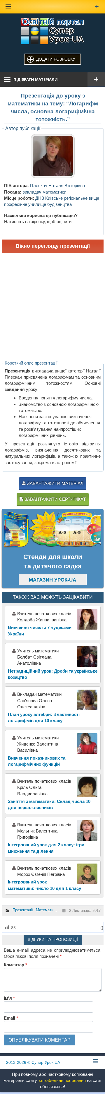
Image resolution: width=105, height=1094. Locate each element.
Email (11, 1018)
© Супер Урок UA (33, 1062)
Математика (46, 910)
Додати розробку (55, 59)
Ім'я (9, 998)
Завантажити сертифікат (54, 499)
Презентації (23, 910)
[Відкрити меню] (96, 79)
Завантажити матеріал (54, 483)
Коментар (15, 964)
